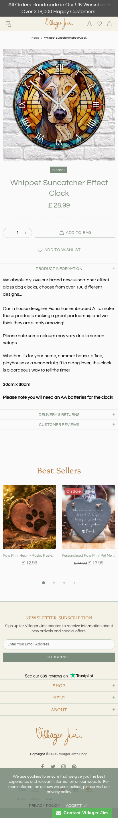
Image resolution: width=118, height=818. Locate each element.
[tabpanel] (29, 532)
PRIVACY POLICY (44, 806)
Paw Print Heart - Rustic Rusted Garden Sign (29, 556)
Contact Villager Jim (84, 812)
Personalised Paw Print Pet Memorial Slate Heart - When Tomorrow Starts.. (88, 556)
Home (36, 37)
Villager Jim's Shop (59, 24)
